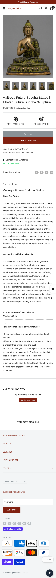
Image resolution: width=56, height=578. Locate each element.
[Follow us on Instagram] (14, 523)
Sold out (28, 134)
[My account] (46, 8)
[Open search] (40, 8)
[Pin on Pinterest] (41, 172)
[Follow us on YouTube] (24, 523)
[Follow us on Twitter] (9, 523)
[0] (51, 8)
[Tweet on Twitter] (46, 172)
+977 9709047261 (11, 163)
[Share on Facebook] (37, 172)
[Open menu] (4, 8)
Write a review (28, 400)
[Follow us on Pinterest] (19, 523)
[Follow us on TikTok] (29, 523)
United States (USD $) (12, 482)
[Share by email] (51, 172)
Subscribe (12, 509)
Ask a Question (28, 140)
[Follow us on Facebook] (4, 523)
